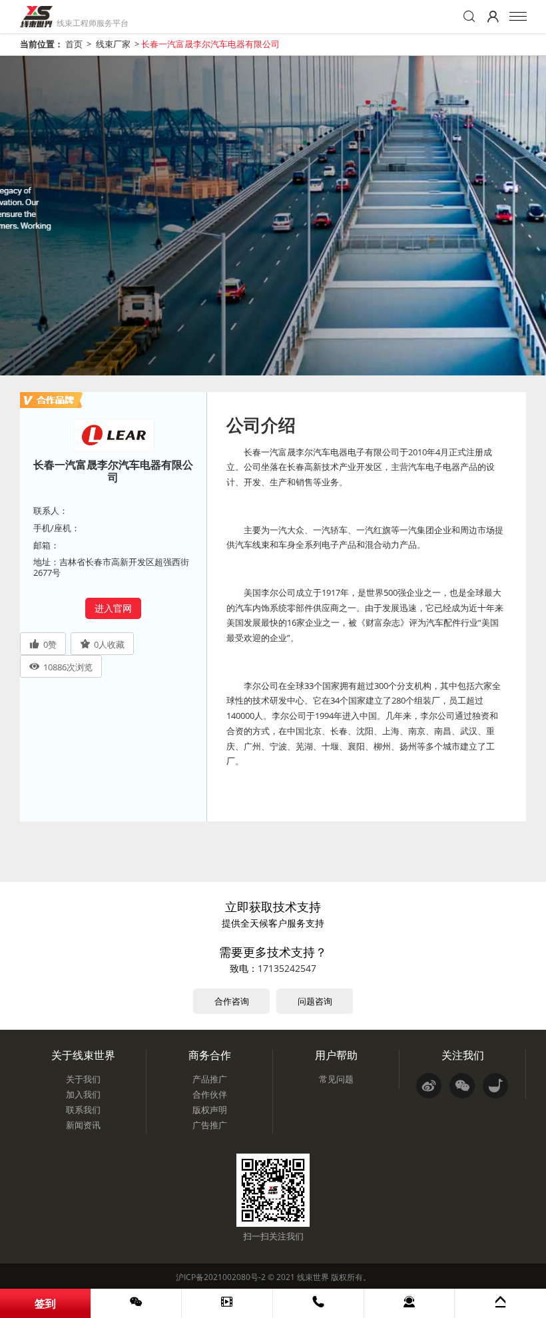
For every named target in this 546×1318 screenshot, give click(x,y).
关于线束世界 (83, 1055)
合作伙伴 (209, 1094)
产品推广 (209, 1079)
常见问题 (336, 1079)
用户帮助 (336, 1055)
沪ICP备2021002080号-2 (221, 1277)
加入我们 (83, 1094)
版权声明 (209, 1110)
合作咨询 (231, 1001)
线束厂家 (113, 44)
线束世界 (313, 1277)
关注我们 (462, 1055)
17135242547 (287, 968)
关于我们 (83, 1079)
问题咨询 (315, 1001)
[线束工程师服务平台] (36, 16)
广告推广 (209, 1125)
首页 (74, 44)
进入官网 (113, 608)
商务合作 (209, 1055)
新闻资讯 (83, 1125)
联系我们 (83, 1110)
